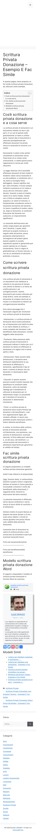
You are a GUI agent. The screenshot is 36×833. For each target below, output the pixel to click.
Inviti (5, 772)
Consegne (7, 751)
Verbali (6, 818)
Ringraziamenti (9, 802)
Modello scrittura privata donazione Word (15, 107)
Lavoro (5, 775)
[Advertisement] (18, 28)
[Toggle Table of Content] (28, 93)
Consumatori (8, 755)
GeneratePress (18, 830)
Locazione (7, 782)
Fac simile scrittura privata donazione (15, 102)
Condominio (8, 748)
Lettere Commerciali (11, 778)
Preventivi (7, 788)
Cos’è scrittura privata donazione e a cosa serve (17, 97)
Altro (5, 741)
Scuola (5, 808)
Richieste (6, 798)
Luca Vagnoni (18, 614)
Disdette (6, 768)
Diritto (5, 765)
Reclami (6, 792)
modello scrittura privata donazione (19, 586)
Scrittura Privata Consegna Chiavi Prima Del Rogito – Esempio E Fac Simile (18, 703)
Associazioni (8, 745)
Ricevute (6, 795)
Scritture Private (12, 688)
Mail (4, 785)
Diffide (5, 761)
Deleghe (6, 758)
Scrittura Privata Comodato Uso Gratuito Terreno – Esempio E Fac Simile (17, 694)
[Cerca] (30, 724)
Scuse (5, 812)
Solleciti (6, 815)
